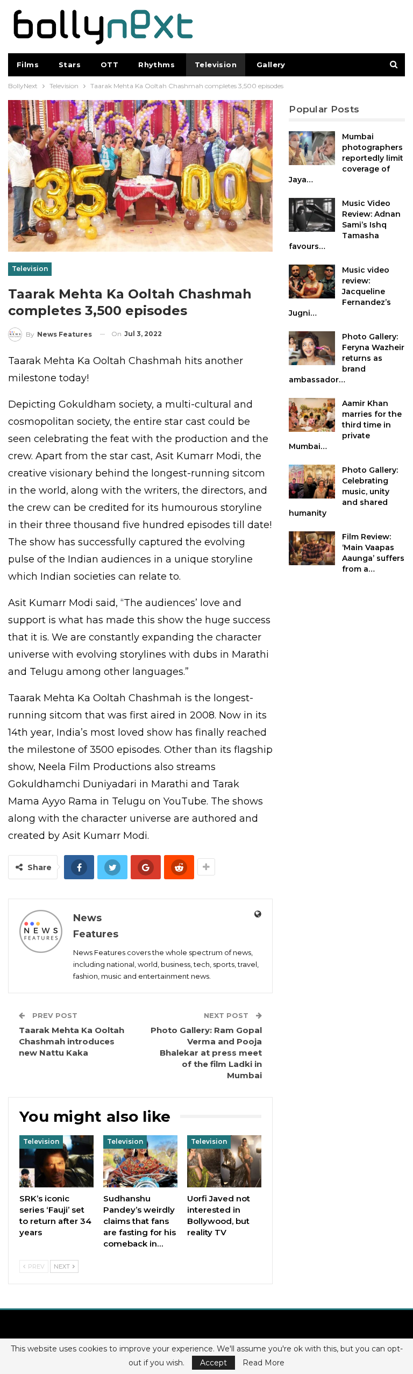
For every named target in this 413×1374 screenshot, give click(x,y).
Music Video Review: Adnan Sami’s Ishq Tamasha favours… (345, 224)
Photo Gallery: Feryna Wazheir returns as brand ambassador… (346, 358)
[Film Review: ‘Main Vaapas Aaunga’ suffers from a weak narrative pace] (312, 548)
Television (216, 64)
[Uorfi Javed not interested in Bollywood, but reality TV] (224, 1161)
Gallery (271, 64)
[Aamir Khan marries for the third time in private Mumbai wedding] (312, 415)
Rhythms (156, 64)
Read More (263, 1362)
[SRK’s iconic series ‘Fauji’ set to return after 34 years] (56, 1161)
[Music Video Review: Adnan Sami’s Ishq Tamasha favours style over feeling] (312, 215)
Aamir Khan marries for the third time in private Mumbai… (345, 424)
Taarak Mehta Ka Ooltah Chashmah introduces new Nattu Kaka (71, 1041)
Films (28, 64)
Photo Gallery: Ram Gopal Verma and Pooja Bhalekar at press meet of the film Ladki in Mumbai (206, 1052)
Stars (70, 64)
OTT (109, 64)
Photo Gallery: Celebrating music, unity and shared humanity (343, 491)
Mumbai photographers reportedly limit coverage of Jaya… (346, 158)
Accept (213, 1363)
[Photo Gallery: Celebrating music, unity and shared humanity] (312, 482)
